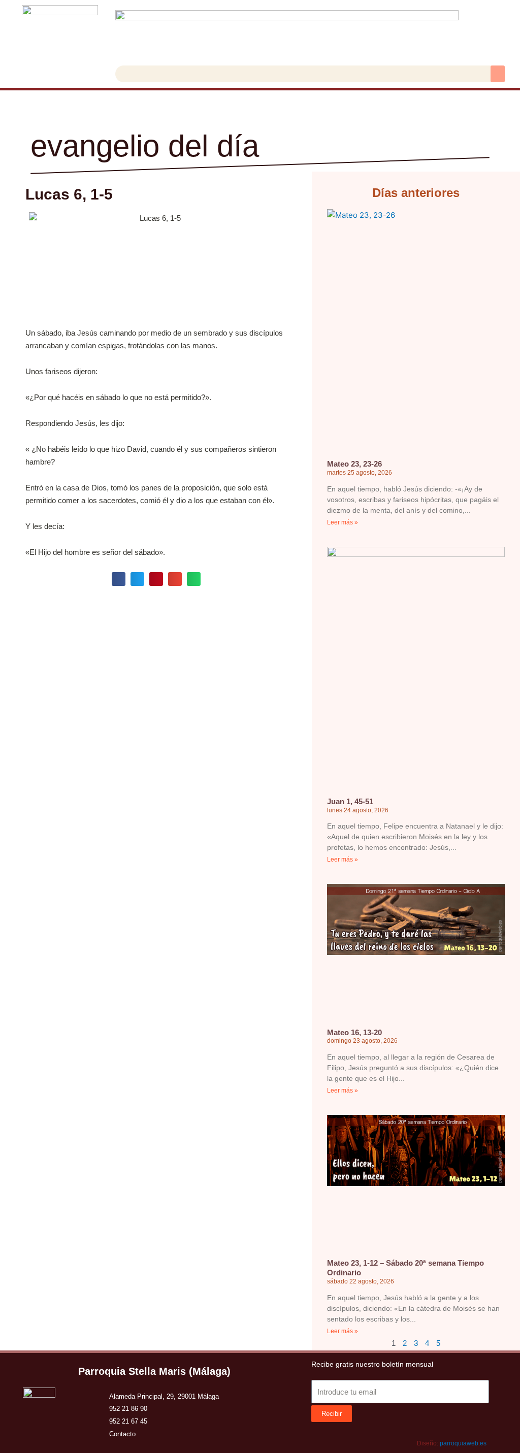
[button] (498, 73)
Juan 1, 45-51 (350, 801)
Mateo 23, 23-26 (354, 463)
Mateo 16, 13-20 (354, 1032)
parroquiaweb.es (463, 1443)
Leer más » (342, 522)
